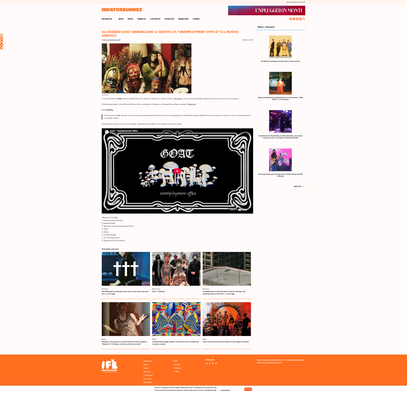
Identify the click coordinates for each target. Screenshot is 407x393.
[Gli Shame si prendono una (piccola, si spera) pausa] (280, 47)
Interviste (169, 19)
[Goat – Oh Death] (176, 269)
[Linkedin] (1, 41)
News (120, 19)
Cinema (196, 19)
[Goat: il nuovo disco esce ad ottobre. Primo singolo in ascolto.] (227, 319)
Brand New (183, 19)
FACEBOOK (290, 19)
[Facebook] (1, 35)
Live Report (155, 19)
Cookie (176, 371)
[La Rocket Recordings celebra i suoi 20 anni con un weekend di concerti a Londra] (176, 319)
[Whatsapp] (1, 44)
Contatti (176, 364)
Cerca (303, 19)
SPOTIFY (300, 19)
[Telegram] (1, 47)
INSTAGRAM (294, 19)
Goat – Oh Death (158, 291)
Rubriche (141, 19)
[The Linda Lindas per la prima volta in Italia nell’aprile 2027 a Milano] (280, 159)
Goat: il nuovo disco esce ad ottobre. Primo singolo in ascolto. (226, 342)
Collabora (177, 368)
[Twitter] (1, 38)
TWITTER (297, 19)
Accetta (248, 389)
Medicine (192, 104)
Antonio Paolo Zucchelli (111, 40)
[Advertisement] (280, 208)
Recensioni (107, 19)
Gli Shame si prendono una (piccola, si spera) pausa (280, 61)
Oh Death (178, 99)
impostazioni (225, 390)
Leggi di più (298, 186)
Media (130, 19)
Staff (175, 361)
